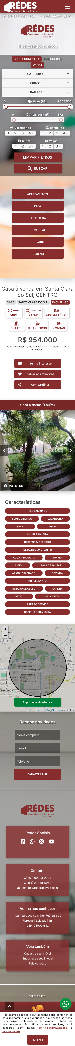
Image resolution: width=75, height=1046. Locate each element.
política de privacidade (53, 1027)
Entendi (38, 1040)
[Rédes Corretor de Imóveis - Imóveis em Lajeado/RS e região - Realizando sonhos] (37, 31)
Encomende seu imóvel (38, 958)
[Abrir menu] (67, 6)
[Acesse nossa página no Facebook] (23, 841)
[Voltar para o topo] (9, 1006)
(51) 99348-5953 (58, 16)
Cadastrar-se (37, 774)
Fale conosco (37, 963)
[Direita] (71, 450)
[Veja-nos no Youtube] (51, 841)
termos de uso (11, 1031)
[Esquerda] (4, 450)
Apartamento (37, 194)
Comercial (38, 230)
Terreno (37, 254)
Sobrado (37, 242)
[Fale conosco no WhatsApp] (32, 841)
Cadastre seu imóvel (37, 953)
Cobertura (37, 218)
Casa (37, 206)
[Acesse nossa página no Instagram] (41, 841)
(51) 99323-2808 (21, 16)
